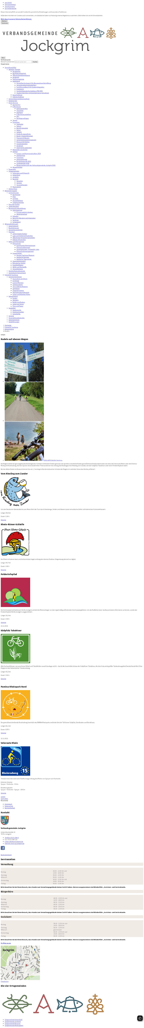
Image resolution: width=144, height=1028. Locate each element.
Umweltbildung (18, 200)
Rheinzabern (17, 187)
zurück (3, 797)
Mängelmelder (17, 167)
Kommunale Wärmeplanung (25, 245)
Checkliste (19, 110)
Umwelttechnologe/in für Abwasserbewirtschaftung (33, 83)
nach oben (4, 799)
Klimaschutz (17, 243)
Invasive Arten (17, 253)
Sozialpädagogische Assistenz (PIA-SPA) (29, 91)
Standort (12, 232)
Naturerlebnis (13, 296)
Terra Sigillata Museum (20, 287)
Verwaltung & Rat (10, 67)
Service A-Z (16, 105)
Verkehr (19, 132)
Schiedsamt (16, 222)
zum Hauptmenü (10, 4)
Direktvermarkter (18, 312)
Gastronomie (17, 310)
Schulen (15, 198)
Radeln (15, 298)
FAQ (17, 116)
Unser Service (13, 103)
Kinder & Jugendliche (23, 134)
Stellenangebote (18, 79)
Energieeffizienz (18, 265)
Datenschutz (9, 806)
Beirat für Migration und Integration (24, 218)
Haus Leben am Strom (20, 279)
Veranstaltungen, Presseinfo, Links (27, 249)
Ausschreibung (17, 95)
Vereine (19, 183)
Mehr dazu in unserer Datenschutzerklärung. (16, 19)
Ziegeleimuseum (18, 290)
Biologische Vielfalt (19, 263)
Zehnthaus (16, 288)
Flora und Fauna (18, 306)
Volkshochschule (18, 202)
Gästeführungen (14, 322)
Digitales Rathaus (18, 97)
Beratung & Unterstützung (17, 208)
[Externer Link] (72, 848)
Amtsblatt (16, 77)
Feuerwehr (12, 169)
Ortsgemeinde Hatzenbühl (13, 1020)
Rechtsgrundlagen (22, 118)
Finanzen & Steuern (22, 138)
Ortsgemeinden (14, 171)
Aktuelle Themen (14, 69)
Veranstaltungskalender (16, 318)
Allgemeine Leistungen (24, 148)
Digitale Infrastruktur (19, 240)
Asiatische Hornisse (22, 257)
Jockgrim (16, 177)
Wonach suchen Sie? (7, 62)
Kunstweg (16, 281)
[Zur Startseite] (59, 56)
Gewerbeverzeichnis (15, 230)
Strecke (3, 520)
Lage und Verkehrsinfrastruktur (23, 236)
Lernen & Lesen (14, 193)
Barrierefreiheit (10, 808)
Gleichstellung (17, 210)
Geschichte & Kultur (15, 277)
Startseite (8, 325)
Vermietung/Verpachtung (17, 273)
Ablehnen (4, 21)
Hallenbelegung (14, 320)
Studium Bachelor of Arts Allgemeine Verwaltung (32, 93)
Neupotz (15, 179)
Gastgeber (12, 308)
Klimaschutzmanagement (25, 251)
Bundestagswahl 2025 (23, 161)
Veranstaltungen (21, 185)
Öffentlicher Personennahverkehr (24, 238)
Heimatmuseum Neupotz (21, 292)
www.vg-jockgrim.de (14, 843)
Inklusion (15, 216)
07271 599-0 (12, 838)
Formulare (16, 122)
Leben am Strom (18, 304)
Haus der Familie (14, 204)
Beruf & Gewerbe (22, 128)
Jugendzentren (14, 206)
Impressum (8, 804)
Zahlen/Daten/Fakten (20, 234)
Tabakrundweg (18, 285)
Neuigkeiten (17, 71)
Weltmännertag (21, 214)
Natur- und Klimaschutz (16, 242)
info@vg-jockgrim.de (14, 841)
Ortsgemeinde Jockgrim (13, 1022)
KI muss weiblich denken (24, 212)
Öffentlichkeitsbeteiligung (21, 75)
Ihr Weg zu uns (6, 943)
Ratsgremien (13, 101)
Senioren (16, 220)
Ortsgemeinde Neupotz (12, 1023)
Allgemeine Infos (22, 109)
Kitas (14, 197)
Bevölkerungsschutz (19, 73)
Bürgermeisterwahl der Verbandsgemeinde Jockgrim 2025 (36, 165)
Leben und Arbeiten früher (21, 294)
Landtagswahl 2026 (22, 163)
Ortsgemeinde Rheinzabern (14, 1025)
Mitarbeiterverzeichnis (20, 150)
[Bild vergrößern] (74, 362)
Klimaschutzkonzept (23, 247)
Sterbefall (19, 124)
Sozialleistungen (22, 144)
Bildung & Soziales (11, 191)
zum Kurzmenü (10, 6)
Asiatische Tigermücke (23, 259)
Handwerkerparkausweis (17, 271)
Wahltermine (20, 155)
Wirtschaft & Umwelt (11, 224)
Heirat (18, 130)
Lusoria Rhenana (18, 283)
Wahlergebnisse (21, 159)
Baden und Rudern (19, 302)
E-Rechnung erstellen (23, 114)
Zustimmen (5, 23)
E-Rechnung (17, 107)
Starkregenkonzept (19, 261)
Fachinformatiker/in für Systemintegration (30, 87)
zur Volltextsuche (10, 8)
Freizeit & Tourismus (11, 275)
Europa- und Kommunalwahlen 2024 (28, 154)
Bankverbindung (6, 855)
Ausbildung (16, 81)
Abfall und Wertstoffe (20, 267)
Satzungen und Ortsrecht (21, 173)
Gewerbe (19, 181)
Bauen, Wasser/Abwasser (24, 136)
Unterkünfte (16, 314)
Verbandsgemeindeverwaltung (19, 99)
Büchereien (16, 195)
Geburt (18, 126)
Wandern (16, 300)
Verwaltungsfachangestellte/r (26, 85)
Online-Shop (13, 189)
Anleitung (19, 112)
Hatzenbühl (16, 175)
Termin (15, 120)
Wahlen (15, 152)
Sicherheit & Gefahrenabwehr (26, 140)
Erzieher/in (20, 89)
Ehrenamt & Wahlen (22, 142)
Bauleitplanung (14, 228)
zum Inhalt (8, 3)
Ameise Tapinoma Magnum (25, 255)
